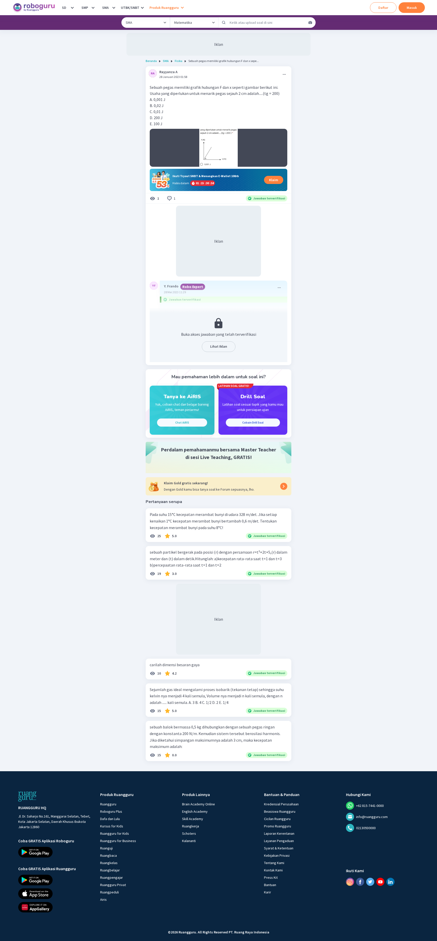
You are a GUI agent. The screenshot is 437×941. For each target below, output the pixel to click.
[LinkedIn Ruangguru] (390, 882)
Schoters (189, 833)
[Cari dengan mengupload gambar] (310, 22)
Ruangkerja (190, 826)
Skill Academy (192, 819)
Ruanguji (106, 848)
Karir (267, 892)
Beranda (151, 61)
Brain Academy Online (198, 804)
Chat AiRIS (182, 422)
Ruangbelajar (110, 870)
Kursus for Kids (111, 826)
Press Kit (271, 877)
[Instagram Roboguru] (350, 882)
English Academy (195, 811)
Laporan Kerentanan (279, 833)
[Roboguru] (35, 7)
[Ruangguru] (27, 796)
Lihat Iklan (218, 346)
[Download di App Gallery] (54, 907)
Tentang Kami (274, 863)
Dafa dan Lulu (110, 819)
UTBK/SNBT (130, 7)
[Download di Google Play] (54, 852)
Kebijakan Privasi (277, 855)
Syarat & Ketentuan (278, 848)
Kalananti (189, 841)
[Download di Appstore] (54, 893)
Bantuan (270, 885)
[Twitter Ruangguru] (370, 882)
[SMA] (114, 8)
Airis (103, 899)
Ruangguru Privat (113, 885)
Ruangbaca (108, 855)
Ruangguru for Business (118, 841)
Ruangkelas (109, 863)
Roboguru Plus (111, 811)
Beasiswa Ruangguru (279, 811)
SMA (105, 7)
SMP (84, 7)
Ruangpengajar (111, 877)
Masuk (412, 7)
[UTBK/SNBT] (142, 8)
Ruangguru (108, 804)
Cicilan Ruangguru (277, 819)
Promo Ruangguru (277, 826)
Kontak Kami (273, 870)
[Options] (284, 74)
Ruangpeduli (109, 892)
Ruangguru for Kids (114, 833)
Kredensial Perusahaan (281, 804)
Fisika (178, 61)
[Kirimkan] (224, 22)
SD (64, 7)
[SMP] (93, 8)
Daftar (383, 7)
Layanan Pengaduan (279, 841)
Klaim (273, 180)
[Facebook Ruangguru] (360, 882)
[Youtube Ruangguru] (380, 882)
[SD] (72, 8)
